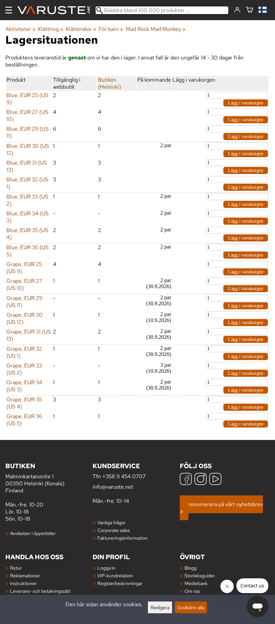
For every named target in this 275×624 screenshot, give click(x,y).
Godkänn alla (190, 607)
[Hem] (56, 10)
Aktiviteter (20, 29)
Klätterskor (81, 29)
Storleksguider (199, 575)
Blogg (190, 568)
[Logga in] (237, 10)
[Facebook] (186, 480)
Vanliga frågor (111, 522)
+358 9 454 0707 (124, 476)
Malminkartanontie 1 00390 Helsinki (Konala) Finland (34, 477)
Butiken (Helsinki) (109, 83)
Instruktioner (23, 583)
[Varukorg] (249, 10)
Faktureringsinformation (122, 538)
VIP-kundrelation (115, 575)
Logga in (106, 568)
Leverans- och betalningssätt (40, 591)
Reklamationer (25, 575)
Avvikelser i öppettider (33, 533)
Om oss (192, 591)
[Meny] (8, 10)
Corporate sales (113, 530)
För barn (111, 29)
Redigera (160, 607)
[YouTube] (215, 480)
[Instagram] (201, 480)
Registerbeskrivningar (120, 583)
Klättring (50, 29)
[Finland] (264, 10)
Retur (16, 568)
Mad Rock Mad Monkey (155, 29)
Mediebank (196, 583)
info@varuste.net (113, 486)
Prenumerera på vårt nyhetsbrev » (221, 508)
